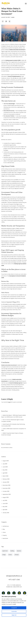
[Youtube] (24, 593)
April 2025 (5, 509)
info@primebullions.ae (14, 576)
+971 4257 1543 (14, 579)
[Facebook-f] (3, 593)
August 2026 (6, 460)
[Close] (26, 595)
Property (5, 535)
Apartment (5, 551)
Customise (14, 611)
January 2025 (6, 512)
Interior (10, 554)
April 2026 (5, 473)
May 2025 (5, 506)
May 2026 (5, 470)
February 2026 (6, 479)
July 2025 (5, 500)
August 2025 (6, 497)
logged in (10, 402)
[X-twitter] (14, 593)
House (4, 532)
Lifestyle (17, 554)
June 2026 (5, 467)
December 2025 (6, 485)
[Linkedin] (19, 593)
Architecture (6, 526)
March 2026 (5, 476)
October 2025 (6, 491)
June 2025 (5, 503)
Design (4, 554)
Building (12, 551)
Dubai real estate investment (17, 49)
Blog (4, 529)
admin (12, 17)
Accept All (14, 607)
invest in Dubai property (14, 76)
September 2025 (7, 494)
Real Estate (5, 538)
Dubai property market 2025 (13, 60)
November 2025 (6, 488)
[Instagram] (8, 593)
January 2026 (6, 482)
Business (19, 551)
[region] (14, 606)
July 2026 (5, 463)
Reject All (14, 615)
